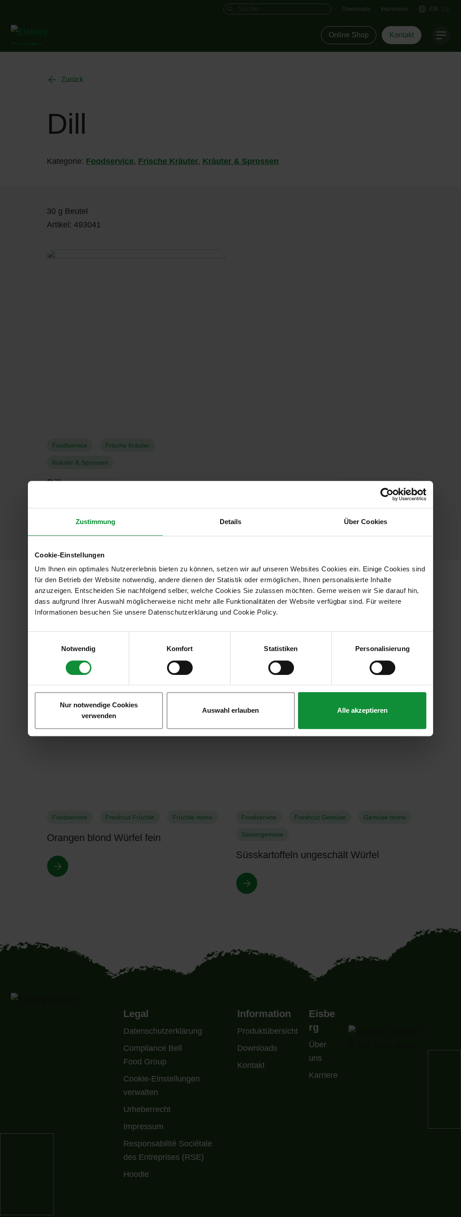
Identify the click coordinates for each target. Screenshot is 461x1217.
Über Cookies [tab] (365, 521)
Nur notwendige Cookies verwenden (99, 710)
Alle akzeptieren (362, 710)
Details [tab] (231, 521)
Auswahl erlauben (230, 710)
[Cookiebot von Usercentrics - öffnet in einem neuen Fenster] (387, 494)
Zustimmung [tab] (96, 521)
